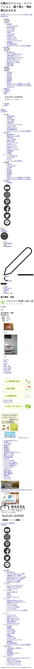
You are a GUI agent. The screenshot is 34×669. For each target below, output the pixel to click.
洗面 (5, 364)
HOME (6, 286)
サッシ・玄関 (7, 368)
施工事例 (6, 290)
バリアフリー (7, 371)
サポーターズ (7, 288)
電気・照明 (7, 369)
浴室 (5, 291)
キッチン (6, 359)
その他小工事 (7, 373)
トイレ (6, 363)
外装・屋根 (7, 366)
